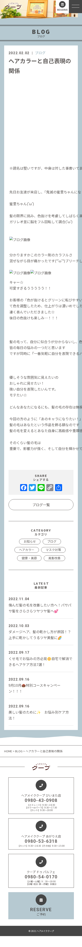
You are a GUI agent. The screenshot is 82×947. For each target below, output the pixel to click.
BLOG (19, 751)
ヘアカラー (26, 549)
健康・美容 (29, 558)
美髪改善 (54, 558)
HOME (8, 751)
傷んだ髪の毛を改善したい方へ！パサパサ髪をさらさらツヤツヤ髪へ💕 (40, 605)
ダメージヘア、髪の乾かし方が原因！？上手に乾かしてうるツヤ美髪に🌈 (40, 632)
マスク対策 (53, 549)
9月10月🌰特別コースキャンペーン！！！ (35, 685)
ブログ (40, 52)
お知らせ (30, 541)
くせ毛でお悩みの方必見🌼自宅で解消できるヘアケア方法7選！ (40, 658)
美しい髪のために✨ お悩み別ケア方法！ (39, 712)
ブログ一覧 (41, 504)
